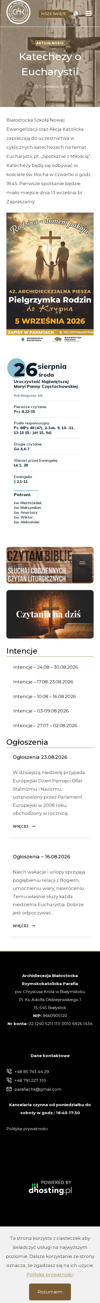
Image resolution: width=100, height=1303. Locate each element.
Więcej (24, 826)
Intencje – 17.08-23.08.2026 (43, 681)
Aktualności (50, 43)
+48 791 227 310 (30, 1080)
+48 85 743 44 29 (31, 1071)
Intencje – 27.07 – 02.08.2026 (45, 725)
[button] (50, 278)
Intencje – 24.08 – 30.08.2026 (45, 667)
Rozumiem (50, 1291)
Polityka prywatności (50, 1274)
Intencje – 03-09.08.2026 (41, 711)
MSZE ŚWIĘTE (53, 13)
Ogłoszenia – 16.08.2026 (41, 856)
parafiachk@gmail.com (37, 1089)
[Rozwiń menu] (89, 13)
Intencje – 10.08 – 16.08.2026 (44, 696)
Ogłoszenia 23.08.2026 (40, 757)
